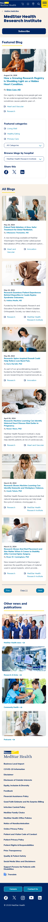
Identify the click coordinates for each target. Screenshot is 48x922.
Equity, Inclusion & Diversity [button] (16, 785)
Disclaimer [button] (8, 774)
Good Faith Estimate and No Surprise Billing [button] (24, 801)
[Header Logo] (8, 3)
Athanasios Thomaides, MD (17, 233)
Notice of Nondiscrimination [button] (16, 823)
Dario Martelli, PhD (14, 364)
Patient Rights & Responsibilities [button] (19, 845)
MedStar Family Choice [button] (14, 812)
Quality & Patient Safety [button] (15, 856)
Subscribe (24, 31)
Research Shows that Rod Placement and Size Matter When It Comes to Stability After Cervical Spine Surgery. (23, 551)
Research (11, 111)
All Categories (13, 145)
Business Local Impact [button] (14, 763)
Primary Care (13, 139)
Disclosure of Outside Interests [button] (18, 780)
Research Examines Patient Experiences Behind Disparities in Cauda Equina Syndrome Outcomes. (22, 295)
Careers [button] (13, 889)
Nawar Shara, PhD (14, 429)
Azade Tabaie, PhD (14, 491)
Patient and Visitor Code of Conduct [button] (20, 834)
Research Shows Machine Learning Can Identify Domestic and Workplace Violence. (24, 486)
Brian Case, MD (14, 89)
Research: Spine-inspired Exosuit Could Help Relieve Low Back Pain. (22, 359)
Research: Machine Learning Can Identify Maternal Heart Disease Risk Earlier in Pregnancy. (23, 423)
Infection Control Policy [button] (14, 807)
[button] (22, 4)
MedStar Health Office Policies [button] (18, 818)
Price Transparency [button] (13, 850)
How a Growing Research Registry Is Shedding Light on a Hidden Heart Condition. (24, 81)
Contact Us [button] (33, 889)
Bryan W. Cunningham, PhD (17, 557)
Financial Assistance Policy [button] (16, 796)
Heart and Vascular (15, 106)
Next (40, 590)
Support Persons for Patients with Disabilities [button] (19, 868)
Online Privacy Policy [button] (13, 829)
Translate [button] (12, 874)
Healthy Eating (13, 134)
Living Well (12, 128)
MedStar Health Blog (11, 11)
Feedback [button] (8, 791)
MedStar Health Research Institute (21, 159)
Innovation (31, 249)
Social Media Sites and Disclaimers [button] (19, 861)
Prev (8, 590)
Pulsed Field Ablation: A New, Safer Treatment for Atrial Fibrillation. (20, 228)
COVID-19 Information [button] (14, 769)
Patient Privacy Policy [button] (14, 839)
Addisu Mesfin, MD (14, 300)
